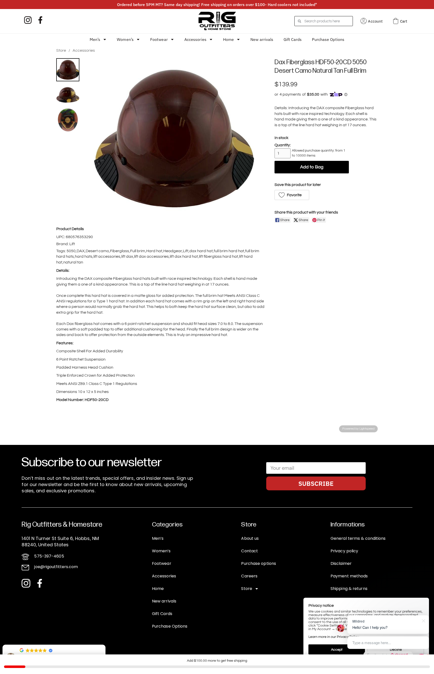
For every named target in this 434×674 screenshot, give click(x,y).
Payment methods (349, 576)
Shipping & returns (349, 588)
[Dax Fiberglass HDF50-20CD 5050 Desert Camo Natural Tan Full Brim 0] (67, 69)
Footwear (159, 39)
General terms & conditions (358, 538)
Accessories (195, 39)
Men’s (95, 39)
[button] (292, 195)
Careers (249, 576)
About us (250, 538)
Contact (249, 551)
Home (228, 39)
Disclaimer (341, 563)
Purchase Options (328, 39)
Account (375, 21)
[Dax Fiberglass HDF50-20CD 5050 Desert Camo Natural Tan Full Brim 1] (67, 94)
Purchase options (258, 563)
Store (61, 50)
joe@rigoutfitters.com (56, 567)
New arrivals (261, 39)
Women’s (125, 39)
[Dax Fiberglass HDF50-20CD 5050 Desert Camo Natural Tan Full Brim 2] (67, 119)
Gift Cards (293, 39)
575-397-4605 (49, 556)
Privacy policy (344, 551)
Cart (403, 21)
